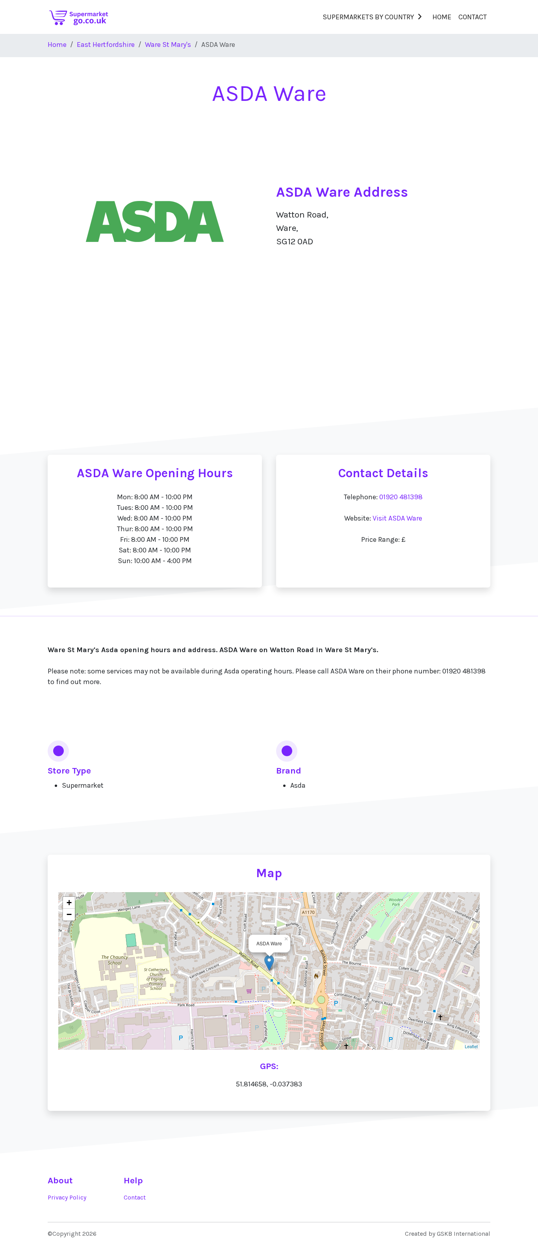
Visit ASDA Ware (397, 518)
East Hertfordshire (106, 44)
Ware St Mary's (168, 44)
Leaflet (471, 1046)
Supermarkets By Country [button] (368, 17)
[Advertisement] (269, 378)
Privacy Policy (67, 1197)
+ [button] (69, 903)
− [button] (69, 914)
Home (441, 17)
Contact (472, 17)
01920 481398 (401, 497)
